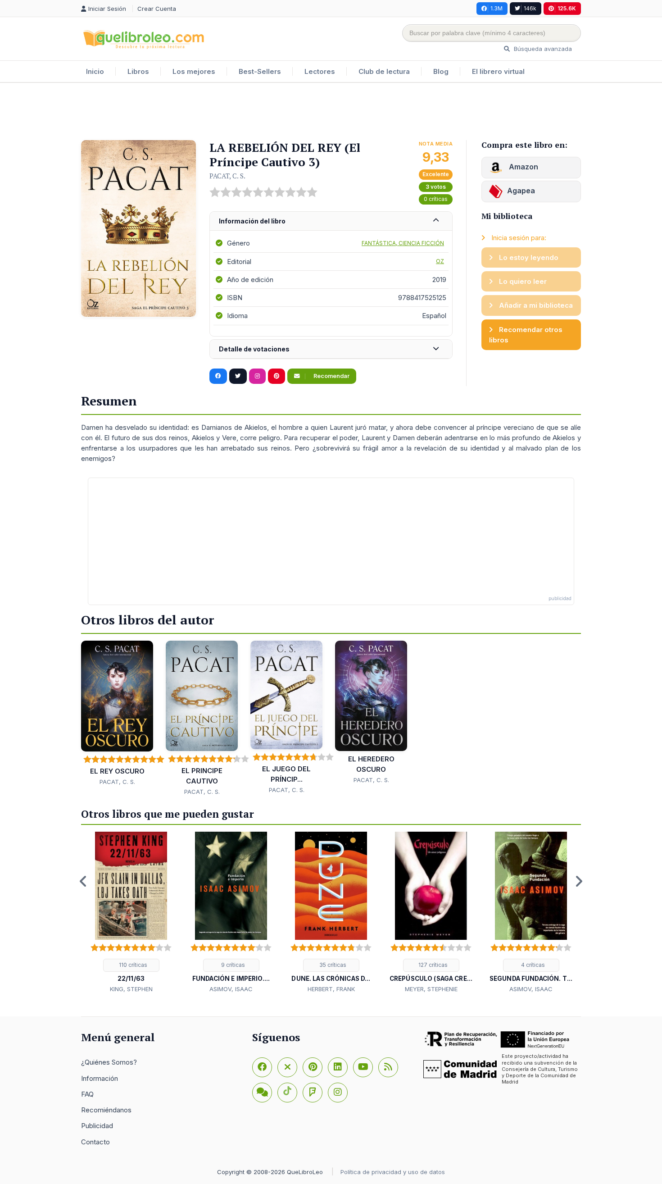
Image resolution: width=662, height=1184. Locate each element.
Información (99, 1078)
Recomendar (330, 376)
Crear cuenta (156, 8)
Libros (138, 71)
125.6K (567, 8)
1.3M (496, 8)
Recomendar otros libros (525, 334)
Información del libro (252, 221)
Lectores (319, 71)
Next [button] (578, 881)
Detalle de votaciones (254, 349)
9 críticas (232, 964)
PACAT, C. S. (227, 175)
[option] (131, 913)
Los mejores (193, 71)
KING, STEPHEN (131, 989)
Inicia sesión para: (518, 237)
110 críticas (132, 964)
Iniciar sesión (108, 8)
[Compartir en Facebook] (218, 376)
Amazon (522, 166)
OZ (440, 261)
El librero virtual (498, 71)
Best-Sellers (260, 71)
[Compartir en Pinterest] (276, 376)
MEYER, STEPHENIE (431, 989)
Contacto (95, 1142)
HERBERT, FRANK (331, 989)
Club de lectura (384, 71)
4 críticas (532, 964)
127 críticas (432, 964)
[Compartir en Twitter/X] (238, 376)
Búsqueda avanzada (542, 48)
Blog (441, 71)
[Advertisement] (331, 112)
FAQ (87, 1094)
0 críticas (436, 199)
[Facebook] (262, 1067)
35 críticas (332, 964)
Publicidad (97, 1125)
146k (530, 8)
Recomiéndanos (106, 1110)
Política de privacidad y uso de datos (392, 1171)
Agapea (521, 190)
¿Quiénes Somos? (109, 1062)
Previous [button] (83, 881)
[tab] (331, 221)
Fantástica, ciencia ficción (403, 243)
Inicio (95, 71)
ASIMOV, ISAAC (231, 989)
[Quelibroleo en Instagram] (257, 376)
